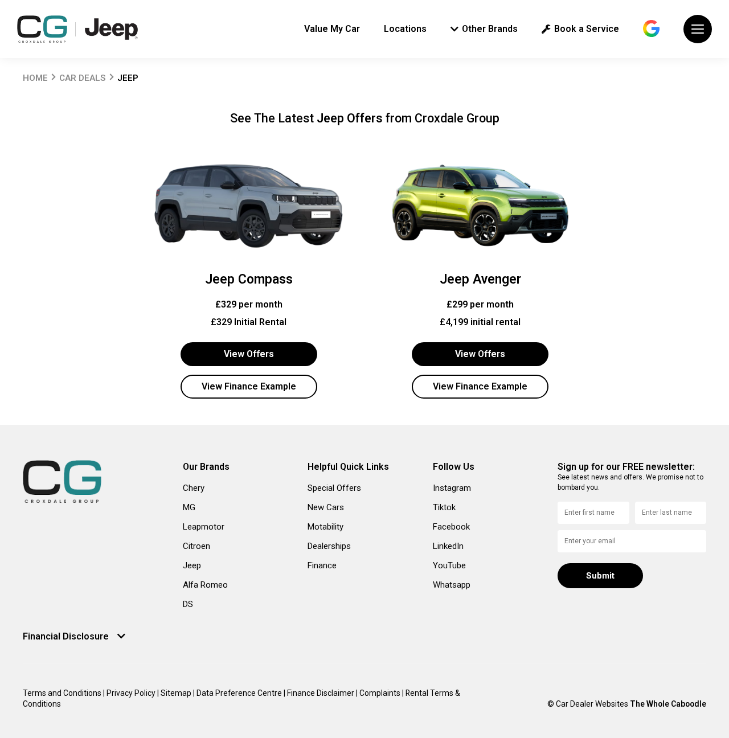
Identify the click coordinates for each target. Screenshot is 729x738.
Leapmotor (203, 527)
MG (189, 507)
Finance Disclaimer (321, 693)
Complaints (380, 693)
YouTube (449, 565)
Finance (322, 565)
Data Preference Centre (240, 693)
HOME (35, 78)
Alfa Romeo (205, 585)
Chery (193, 488)
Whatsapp (451, 585)
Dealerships (329, 546)
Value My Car (332, 29)
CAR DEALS (82, 78)
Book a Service (586, 29)
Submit (600, 576)
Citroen (196, 546)
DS (188, 604)
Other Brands (490, 29)
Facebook (451, 527)
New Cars (326, 507)
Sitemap (177, 693)
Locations (405, 29)
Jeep (192, 565)
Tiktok (444, 507)
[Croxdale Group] (42, 29)
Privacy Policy (132, 693)
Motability (325, 527)
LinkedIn (448, 546)
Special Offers (334, 488)
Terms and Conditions (63, 693)
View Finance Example (249, 386)
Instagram (452, 488)
